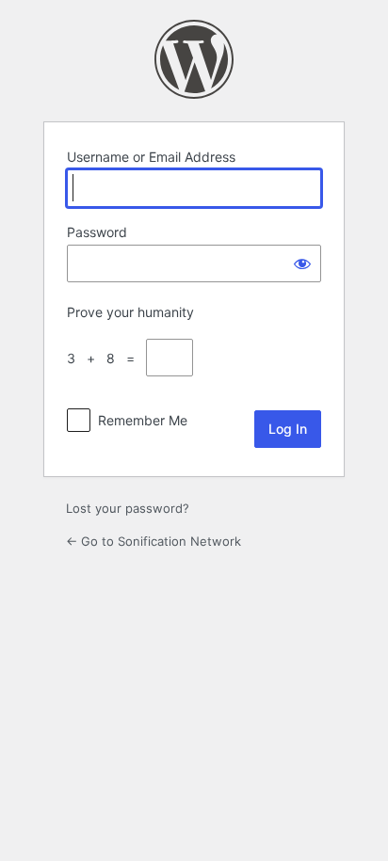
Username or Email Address (151, 157)
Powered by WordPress (194, 59)
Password (97, 232)
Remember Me (142, 420)
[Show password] (302, 263)
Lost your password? (127, 508)
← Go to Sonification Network (153, 541)
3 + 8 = (104, 358)
